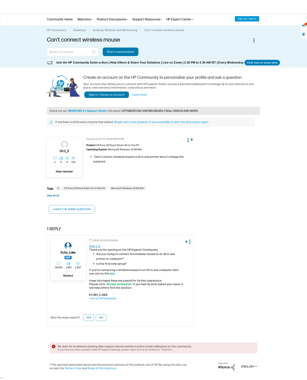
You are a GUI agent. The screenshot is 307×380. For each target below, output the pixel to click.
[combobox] (72, 52)
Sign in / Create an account (107, 94)
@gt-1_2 (94, 246)
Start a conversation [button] (120, 51)
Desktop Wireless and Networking (115, 30)
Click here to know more (262, 62)
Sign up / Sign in (247, 18)
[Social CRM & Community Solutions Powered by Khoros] (227, 366)
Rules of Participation (102, 368)
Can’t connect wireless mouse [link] (164, 30)
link (112, 273)
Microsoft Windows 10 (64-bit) (127, 188)
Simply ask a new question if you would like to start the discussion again (161, 122)
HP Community (56, 30)
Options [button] (256, 40)
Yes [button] (88, 317)
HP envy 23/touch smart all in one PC (84, 188)
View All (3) (53, 195)
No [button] (101, 317)
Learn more (139, 94)
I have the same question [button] (71, 209)
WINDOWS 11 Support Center (87, 110)
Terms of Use (73, 368)
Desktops (79, 30)
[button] (188, 139)
